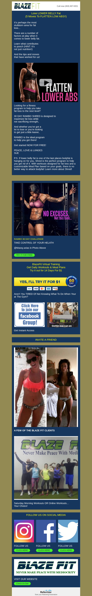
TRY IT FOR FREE (24, 255)
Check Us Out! (22, 584)
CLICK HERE (22, 550)
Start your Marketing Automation (46, 594)
